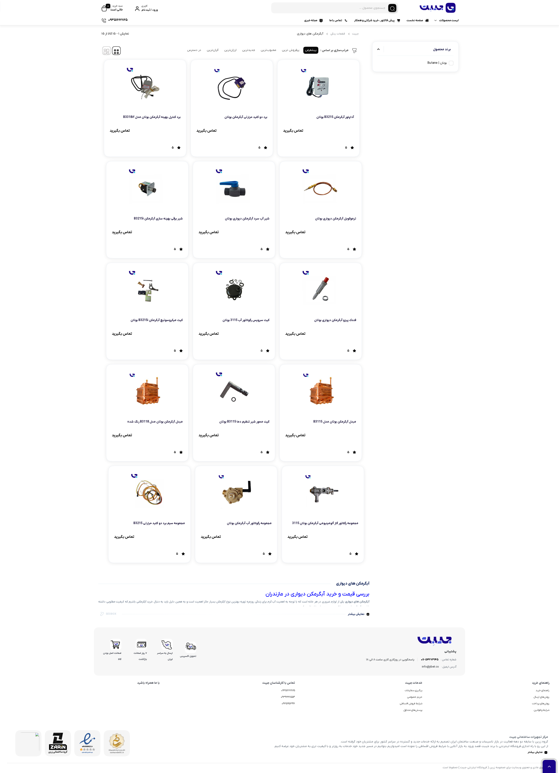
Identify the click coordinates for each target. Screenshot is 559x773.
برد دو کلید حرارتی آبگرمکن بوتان (245, 117)
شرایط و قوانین (541, 710)
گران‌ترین (213, 50)
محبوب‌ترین (268, 50)
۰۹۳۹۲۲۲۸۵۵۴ (288, 697)
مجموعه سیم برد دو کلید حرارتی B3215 (159, 523)
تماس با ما (335, 20)
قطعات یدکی (337, 34)
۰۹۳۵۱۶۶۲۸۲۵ (288, 690)
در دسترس (194, 50)
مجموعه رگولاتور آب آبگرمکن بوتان (249, 523)
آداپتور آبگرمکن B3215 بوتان (335, 117)
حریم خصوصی (414, 697)
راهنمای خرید (542, 690)
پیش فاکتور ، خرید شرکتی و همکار (374, 20)
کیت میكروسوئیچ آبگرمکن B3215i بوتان (157, 320)
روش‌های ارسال (541, 697)
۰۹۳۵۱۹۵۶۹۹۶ (288, 703)
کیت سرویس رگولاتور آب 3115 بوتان (246, 320)
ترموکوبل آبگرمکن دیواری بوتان (335, 219)
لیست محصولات (449, 20)
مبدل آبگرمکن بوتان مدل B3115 (334, 422)
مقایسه (344, 131)
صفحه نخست (415, 20)
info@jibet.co (430, 667)
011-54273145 (429, 659)
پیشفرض (311, 50)
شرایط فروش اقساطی (411, 703)
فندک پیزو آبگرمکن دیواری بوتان (335, 320)
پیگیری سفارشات (413, 690)
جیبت (355, 34)
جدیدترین (248, 50)
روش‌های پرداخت (540, 703)
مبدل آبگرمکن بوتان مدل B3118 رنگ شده (155, 422)
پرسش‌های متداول (413, 710)
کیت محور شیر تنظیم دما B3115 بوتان (244, 422)
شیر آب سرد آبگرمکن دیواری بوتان (247, 219)
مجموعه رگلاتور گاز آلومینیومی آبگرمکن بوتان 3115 (325, 523)
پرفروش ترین (290, 50)
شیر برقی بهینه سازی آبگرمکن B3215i (158, 219)
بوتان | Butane (437, 63)
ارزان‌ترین (230, 50)
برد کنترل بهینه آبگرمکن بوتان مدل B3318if (152, 117)
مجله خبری (310, 20)
